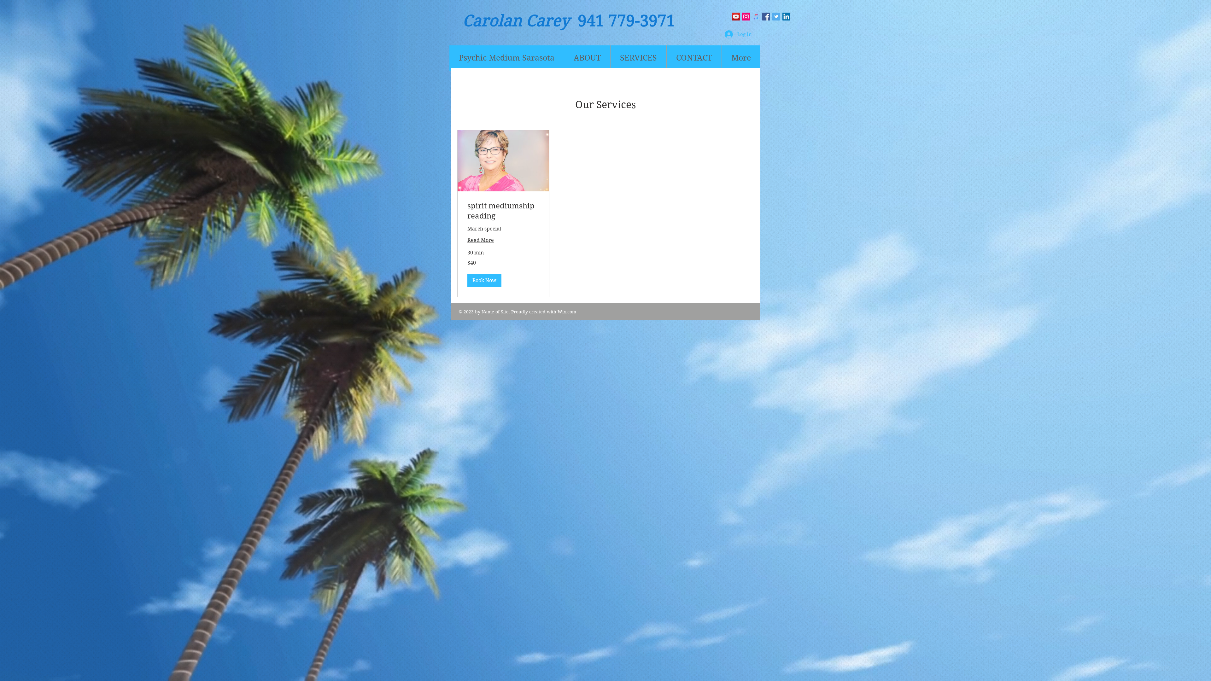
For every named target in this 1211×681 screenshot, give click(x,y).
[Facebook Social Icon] (766, 16)
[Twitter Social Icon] (776, 16)
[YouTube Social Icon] (736, 16)
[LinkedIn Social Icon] (786, 16)
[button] (484, 280)
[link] (503, 211)
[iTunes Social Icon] (756, 16)
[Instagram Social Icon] (746, 16)
